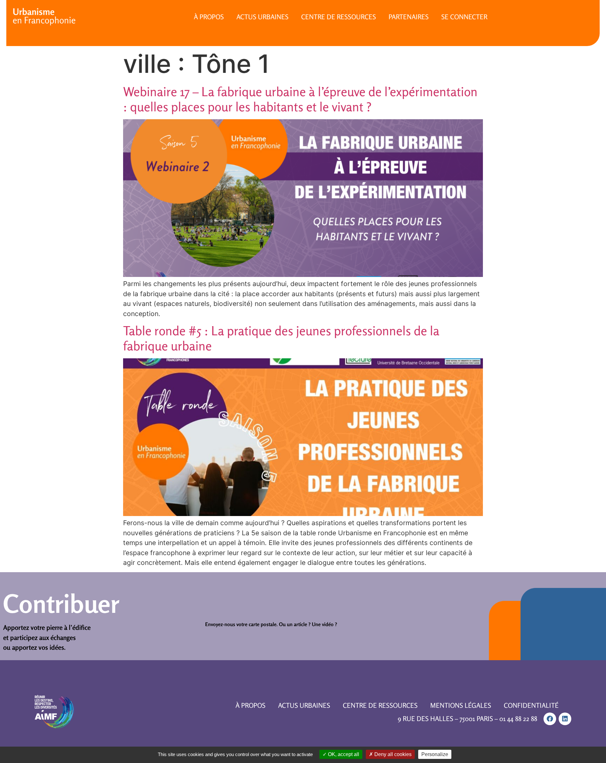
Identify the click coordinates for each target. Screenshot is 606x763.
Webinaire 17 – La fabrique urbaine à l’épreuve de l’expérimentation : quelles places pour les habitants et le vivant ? (300, 99)
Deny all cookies (392, 754)
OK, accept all (343, 754)
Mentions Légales (460, 705)
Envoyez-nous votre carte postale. (241, 624)
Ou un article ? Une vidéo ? (308, 624)
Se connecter (464, 17)
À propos (209, 17)
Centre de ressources (338, 17)
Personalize (434, 754)
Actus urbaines (262, 17)
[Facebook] (550, 719)
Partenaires (409, 17)
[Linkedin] (565, 719)
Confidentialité (531, 705)
